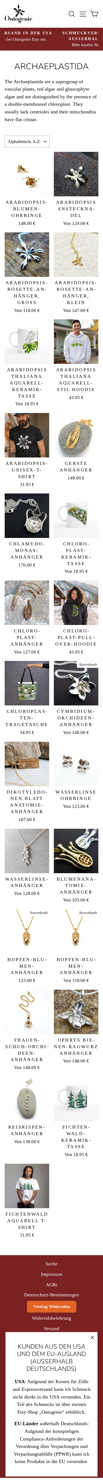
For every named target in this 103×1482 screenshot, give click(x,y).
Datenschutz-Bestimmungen (51, 1294)
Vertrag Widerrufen (52, 1306)
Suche (51, 1263)
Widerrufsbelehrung (51, 1318)
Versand (51, 1328)
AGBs (51, 1284)
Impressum (51, 1274)
